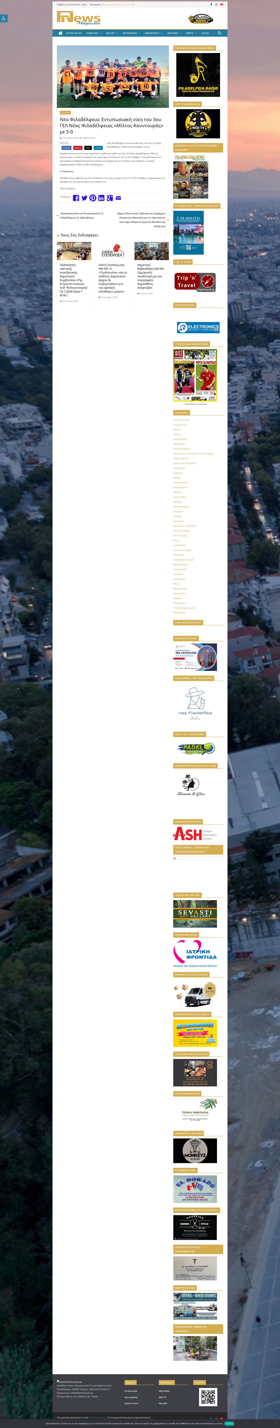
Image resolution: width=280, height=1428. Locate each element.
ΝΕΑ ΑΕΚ (110, 33)
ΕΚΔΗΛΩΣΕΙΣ (179, 468)
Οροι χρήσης (131, 1397)
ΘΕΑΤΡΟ (177, 492)
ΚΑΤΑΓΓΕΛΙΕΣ (179, 497)
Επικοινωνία (131, 1391)
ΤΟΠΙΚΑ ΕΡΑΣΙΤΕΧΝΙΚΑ (184, 608)
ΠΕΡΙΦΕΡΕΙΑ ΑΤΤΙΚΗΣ (183, 559)
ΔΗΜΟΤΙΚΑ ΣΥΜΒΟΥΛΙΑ (184, 463)
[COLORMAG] (69, 1382)
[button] (4, 18)
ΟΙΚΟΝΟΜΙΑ (179, 545)
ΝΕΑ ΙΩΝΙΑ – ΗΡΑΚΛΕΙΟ (184, 526)
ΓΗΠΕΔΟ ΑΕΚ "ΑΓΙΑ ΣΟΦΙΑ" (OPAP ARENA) (193, 453)
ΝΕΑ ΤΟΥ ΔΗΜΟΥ (181, 530)
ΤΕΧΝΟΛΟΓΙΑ (179, 603)
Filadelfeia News (88, 138)
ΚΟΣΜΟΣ (177, 502)
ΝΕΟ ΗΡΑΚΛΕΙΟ (180, 535)
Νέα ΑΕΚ (163, 1403)
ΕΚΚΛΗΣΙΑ (178, 473)
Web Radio (164, 1391)
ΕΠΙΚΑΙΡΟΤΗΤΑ (152, 33)
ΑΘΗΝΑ (177, 434)
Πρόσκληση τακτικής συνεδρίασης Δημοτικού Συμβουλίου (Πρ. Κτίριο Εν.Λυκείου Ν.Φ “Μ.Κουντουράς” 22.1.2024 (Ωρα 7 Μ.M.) (74, 280)
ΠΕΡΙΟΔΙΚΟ (172, 33)
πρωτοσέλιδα (190, 404)
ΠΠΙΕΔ (176, 584)
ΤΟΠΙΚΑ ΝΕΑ (92, 33)
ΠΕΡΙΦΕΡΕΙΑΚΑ (130, 33)
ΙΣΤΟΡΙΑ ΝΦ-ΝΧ (74, 33)
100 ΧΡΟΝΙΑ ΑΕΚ (181, 420)
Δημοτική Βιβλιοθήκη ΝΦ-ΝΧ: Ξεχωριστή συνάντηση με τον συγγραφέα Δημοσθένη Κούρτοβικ (150, 276)
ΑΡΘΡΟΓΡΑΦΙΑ (180, 439)
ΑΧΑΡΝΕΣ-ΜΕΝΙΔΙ (181, 449)
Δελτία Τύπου (131, 1403)
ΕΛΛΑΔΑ (177, 477)
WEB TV (190, 33)
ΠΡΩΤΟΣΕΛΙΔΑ (180, 588)
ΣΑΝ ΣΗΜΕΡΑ (179, 593)
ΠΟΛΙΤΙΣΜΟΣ (179, 579)
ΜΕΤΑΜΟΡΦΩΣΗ (181, 506)
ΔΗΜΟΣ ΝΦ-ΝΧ (180, 458)
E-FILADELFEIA (180, 424)
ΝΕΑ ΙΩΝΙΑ (178, 521)
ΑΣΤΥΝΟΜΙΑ (179, 444)
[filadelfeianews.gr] (60, 33)
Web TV (162, 1397)
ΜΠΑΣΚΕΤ (178, 511)
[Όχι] (276, 1423)
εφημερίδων (202, 404)
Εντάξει (229, 1423)
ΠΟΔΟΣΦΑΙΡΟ (180, 569)
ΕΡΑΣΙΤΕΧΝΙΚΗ (180, 487)
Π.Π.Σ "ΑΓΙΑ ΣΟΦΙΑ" (182, 550)
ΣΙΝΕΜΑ (177, 598)
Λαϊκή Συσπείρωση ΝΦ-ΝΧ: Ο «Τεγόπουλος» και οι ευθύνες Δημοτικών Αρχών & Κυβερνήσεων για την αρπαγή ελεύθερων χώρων (113, 278)
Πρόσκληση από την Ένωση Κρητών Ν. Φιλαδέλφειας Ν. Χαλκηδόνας (82, 215)
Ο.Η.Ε (176, 540)
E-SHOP (205, 33)
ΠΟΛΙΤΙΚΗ (178, 574)
